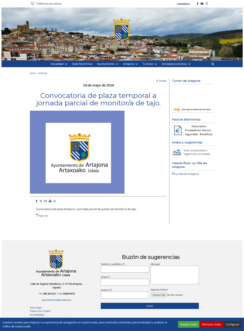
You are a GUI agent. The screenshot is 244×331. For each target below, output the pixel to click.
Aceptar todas (188, 324)
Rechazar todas (211, 324)
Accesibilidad (37, 314)
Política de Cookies (40, 311)
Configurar (232, 324)
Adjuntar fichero (159, 289)
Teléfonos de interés (49, 4)
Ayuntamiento (106, 64)
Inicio (33, 73)
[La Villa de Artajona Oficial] (185, 173)
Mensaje (155, 264)
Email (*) (105, 277)
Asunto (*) (106, 290)
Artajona (128, 64)
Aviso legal (35, 307)
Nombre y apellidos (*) (113, 264)
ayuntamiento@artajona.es (56, 299)
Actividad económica (174, 64)
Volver (162, 81)
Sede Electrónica (82, 64)
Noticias (42, 73)
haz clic (43, 216)
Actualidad (57, 64)
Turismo (148, 64)
